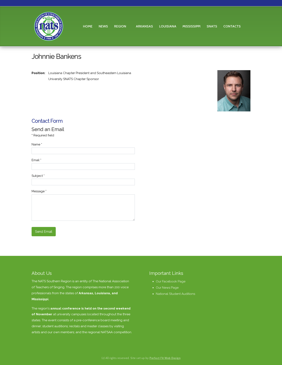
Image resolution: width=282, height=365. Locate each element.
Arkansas (144, 26)
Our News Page (167, 287)
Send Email (43, 232)
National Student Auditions (175, 294)
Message (39, 191)
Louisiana (167, 26)
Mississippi (191, 26)
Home (87, 26)
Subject (38, 176)
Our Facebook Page (170, 281)
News (103, 26)
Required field (43, 135)
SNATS (212, 26)
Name (37, 144)
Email (36, 160)
